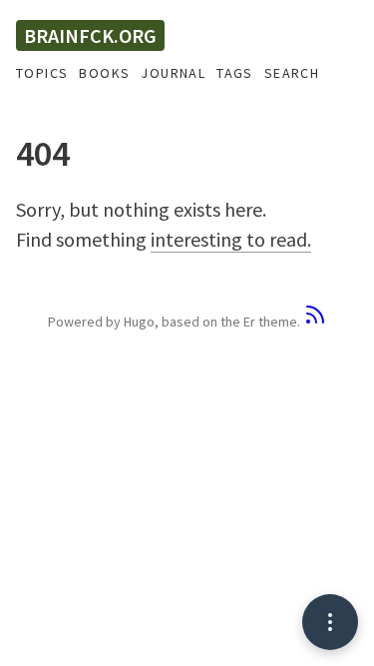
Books (104, 73)
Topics (42, 73)
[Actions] (330, 622)
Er (249, 322)
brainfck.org (90, 35)
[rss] (315, 322)
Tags (234, 73)
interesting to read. (231, 239)
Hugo (139, 322)
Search (291, 73)
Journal (173, 73)
